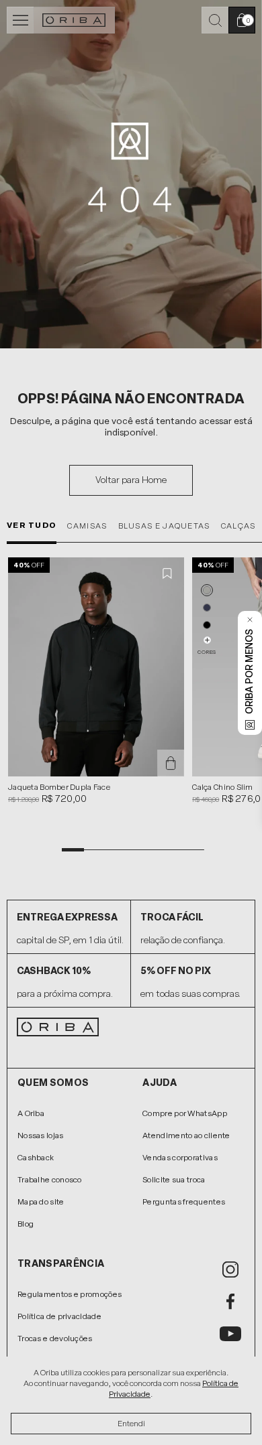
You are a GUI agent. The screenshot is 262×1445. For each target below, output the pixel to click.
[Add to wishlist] (168, 573)
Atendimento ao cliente (186, 1135)
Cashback (35, 1157)
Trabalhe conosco (49, 1179)
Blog (25, 1224)
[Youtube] (230, 1334)
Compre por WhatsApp (184, 1113)
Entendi (131, 1423)
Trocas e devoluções (55, 1338)
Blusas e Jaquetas (164, 526)
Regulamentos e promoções (69, 1294)
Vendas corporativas (180, 1157)
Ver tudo (31, 525)
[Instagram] (230, 1269)
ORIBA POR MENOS (249, 671)
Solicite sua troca (173, 1179)
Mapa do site (40, 1202)
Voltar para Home (131, 480)
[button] (207, 590)
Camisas (87, 526)
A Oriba (30, 1113)
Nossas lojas (40, 1135)
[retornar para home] (74, 20)
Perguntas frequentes (183, 1202)
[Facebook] (230, 1302)
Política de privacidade (59, 1316)
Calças (238, 526)
